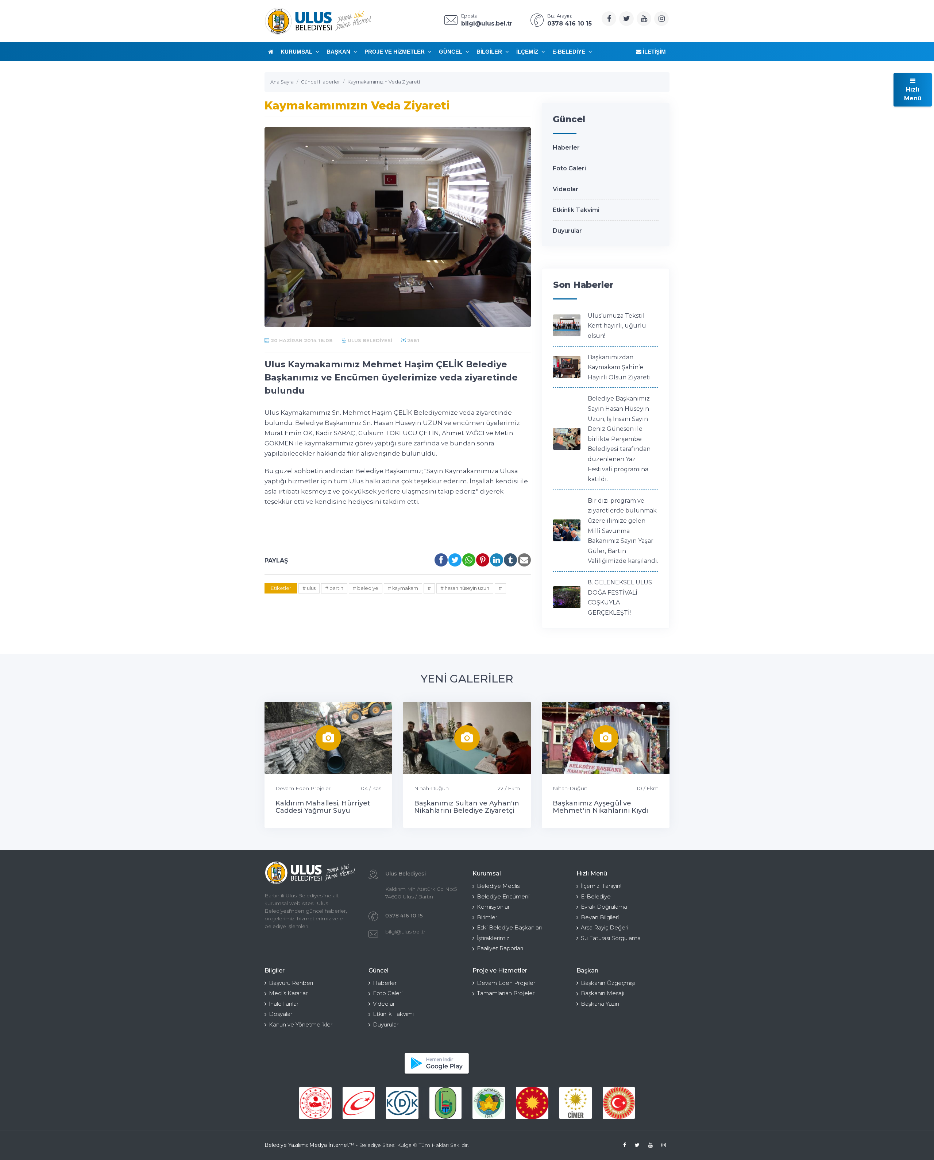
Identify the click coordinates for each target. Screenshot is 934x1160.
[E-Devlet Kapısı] (359, 1103)
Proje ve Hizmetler (395, 52)
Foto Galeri (569, 168)
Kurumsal (297, 52)
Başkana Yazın (600, 1003)
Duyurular (567, 230)
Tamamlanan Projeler (505, 993)
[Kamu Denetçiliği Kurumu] (402, 1103)
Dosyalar (280, 1013)
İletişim (653, 52)
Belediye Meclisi (499, 885)
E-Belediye (569, 52)
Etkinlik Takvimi (576, 209)
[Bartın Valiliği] (445, 1103)
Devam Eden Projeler (303, 788)
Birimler (487, 917)
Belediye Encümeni (503, 896)
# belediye (365, 588)
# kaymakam (403, 588)
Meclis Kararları (289, 993)
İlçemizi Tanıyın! (601, 885)
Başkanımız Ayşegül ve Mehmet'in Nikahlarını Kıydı (600, 807)
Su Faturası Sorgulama (611, 938)
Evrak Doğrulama (604, 906)
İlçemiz (528, 52)
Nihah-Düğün (431, 788)
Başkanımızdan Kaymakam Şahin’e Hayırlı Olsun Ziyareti (619, 367)
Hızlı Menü (913, 94)
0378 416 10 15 (404, 915)
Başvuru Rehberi (291, 982)
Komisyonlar (493, 906)
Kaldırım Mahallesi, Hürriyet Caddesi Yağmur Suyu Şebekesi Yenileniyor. (322, 810)
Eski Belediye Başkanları (509, 927)
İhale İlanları (284, 1003)
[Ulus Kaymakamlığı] (488, 1103)
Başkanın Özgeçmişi (608, 982)
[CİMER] (575, 1103)
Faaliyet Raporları (500, 948)
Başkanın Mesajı (602, 993)
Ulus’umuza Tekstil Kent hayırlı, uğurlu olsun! (617, 325)
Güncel (451, 52)
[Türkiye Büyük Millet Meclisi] (619, 1103)
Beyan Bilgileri (600, 917)
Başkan (339, 52)
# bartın (334, 588)
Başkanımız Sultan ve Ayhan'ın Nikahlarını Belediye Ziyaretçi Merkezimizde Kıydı (466, 810)
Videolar (565, 189)
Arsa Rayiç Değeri (604, 927)
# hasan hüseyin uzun (464, 588)
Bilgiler (489, 52)
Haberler (566, 147)
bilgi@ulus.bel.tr (405, 931)
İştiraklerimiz (493, 938)
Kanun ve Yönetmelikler (300, 1024)
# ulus (309, 588)
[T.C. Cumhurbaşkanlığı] (532, 1103)
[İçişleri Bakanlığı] (315, 1103)
